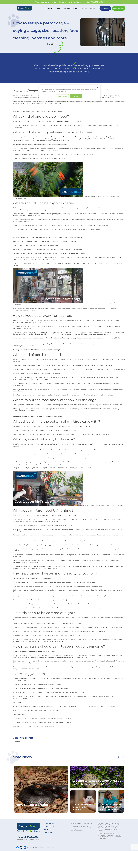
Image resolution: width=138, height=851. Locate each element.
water (25, 198)
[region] (69, 93)
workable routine (20, 680)
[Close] (97, 87)
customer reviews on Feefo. (25, 92)
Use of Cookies (76, 830)
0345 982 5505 (118, 8)
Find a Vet (48, 833)
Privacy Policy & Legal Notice (81, 823)
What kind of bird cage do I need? (25, 102)
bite (47, 334)
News (59, 8)
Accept (76, 96)
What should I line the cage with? (31, 103)
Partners (84, 8)
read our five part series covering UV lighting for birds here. (42, 568)
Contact (92, 8)
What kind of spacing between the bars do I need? (56, 102)
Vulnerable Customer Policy (81, 827)
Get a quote (105, 8)
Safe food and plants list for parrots (48, 416)
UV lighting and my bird (52, 103)
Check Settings (62, 96)
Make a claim (49, 827)
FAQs (46, 830)
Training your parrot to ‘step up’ (47, 350)
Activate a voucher (71, 8)
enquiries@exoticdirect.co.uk (28, 840)
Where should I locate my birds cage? (89, 102)
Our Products (49, 824)
